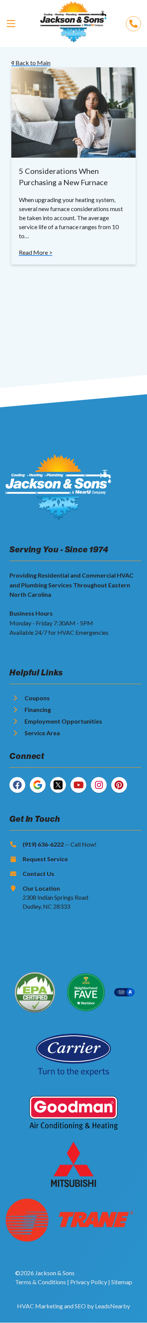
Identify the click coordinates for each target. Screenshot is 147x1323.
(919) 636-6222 (43, 844)
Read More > (35, 252)
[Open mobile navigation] (11, 23)
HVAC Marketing (40, 1305)
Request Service (45, 858)
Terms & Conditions (40, 1281)
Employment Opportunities (63, 721)
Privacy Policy (88, 1281)
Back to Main (32, 62)
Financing (37, 709)
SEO (80, 1305)
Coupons (37, 697)
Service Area (42, 732)
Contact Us (38, 873)
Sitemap (121, 1281)
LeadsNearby (112, 1305)
